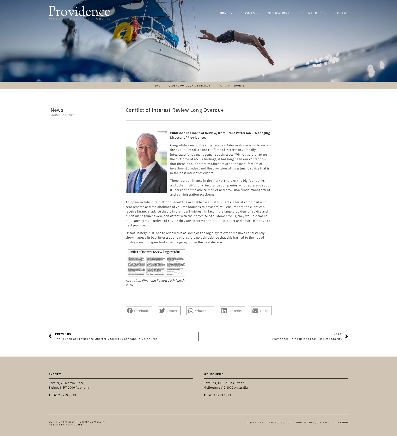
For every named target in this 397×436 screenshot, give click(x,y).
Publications (278, 13)
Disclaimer (255, 422)
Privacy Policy (280, 422)
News (156, 85)
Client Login (312, 13)
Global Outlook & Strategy (189, 85)
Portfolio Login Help (313, 422)
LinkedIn (341, 422)
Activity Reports (231, 85)
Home (224, 13)
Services (248, 13)
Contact (342, 13)
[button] (139, 310)
